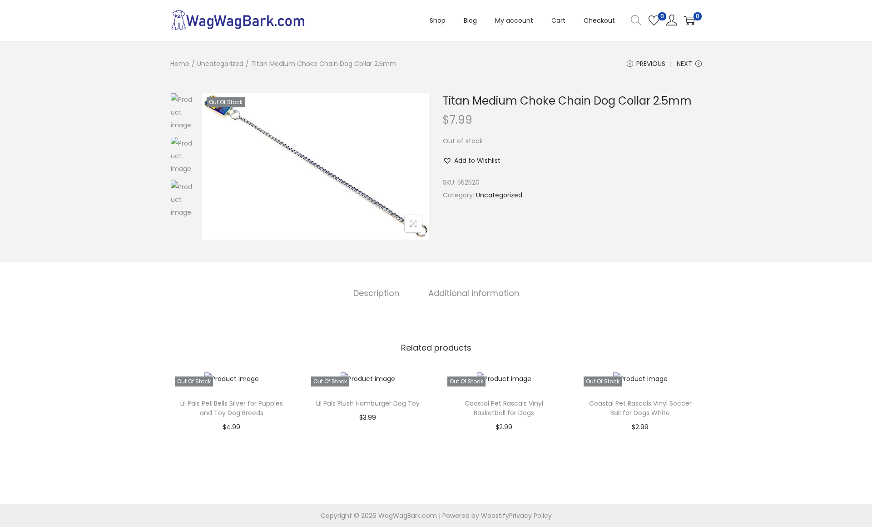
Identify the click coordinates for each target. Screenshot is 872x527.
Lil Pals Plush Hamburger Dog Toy (368, 403)
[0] (654, 20)
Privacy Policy (530, 515)
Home (179, 63)
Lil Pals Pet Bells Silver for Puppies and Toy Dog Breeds (231, 408)
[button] (471, 160)
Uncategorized (220, 63)
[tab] (376, 293)
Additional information (473, 293)
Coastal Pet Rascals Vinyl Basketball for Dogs (504, 408)
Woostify (495, 515)
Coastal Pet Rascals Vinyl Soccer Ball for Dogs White (640, 408)
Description (376, 293)
